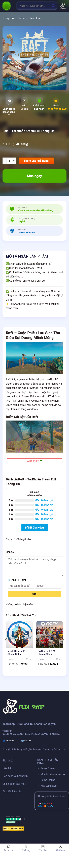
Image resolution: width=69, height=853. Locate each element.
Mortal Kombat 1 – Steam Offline (18, 652)
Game (21, 18)
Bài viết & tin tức (12, 791)
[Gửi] (53, 5)
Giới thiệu (8, 760)
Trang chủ (8, 850)
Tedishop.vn (59, 749)
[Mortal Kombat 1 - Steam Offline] (19, 634)
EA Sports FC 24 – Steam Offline (47, 652)
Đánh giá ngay (34, 527)
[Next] (63, 646)
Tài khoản (60, 850)
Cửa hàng (43, 850)
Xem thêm (33, 460)
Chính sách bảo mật (14, 783)
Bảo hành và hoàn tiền (15, 776)
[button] (7, 6)
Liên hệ (7, 768)
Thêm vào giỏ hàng (36, 160)
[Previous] (6, 646)
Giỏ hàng (26, 850)
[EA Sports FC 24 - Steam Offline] (49, 634)
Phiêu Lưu (35, 18)
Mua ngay (34, 176)
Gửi (34, 594)
